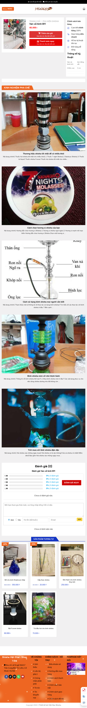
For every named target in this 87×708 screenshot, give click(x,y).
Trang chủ (34, 21)
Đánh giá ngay (71, 483)
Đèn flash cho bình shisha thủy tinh (72, 581)
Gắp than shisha (43, 580)
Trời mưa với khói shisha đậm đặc (43, 450)
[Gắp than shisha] (43, 560)
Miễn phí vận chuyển (51, 2)
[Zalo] (84, 696)
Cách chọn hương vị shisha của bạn (43, 228)
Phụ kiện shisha (51, 21)
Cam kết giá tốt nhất (35, 2)
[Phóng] (6, 46)
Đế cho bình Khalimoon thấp (15, 580)
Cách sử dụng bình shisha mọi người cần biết (43, 302)
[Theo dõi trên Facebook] (6, 677)
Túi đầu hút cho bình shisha (43, 628)
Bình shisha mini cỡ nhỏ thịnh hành (43, 376)
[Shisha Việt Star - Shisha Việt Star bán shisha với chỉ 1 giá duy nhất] (43, 8)
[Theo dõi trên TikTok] (10, 677)
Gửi (79, 519)
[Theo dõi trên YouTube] (23, 677)
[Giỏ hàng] (84, 8)
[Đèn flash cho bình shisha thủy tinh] (72, 560)
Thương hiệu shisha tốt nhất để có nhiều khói (43, 154)
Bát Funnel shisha (14, 628)
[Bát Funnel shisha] (14, 609)
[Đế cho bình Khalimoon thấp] (14, 560)
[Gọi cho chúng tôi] (19, 677)
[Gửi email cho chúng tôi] (14, 677)
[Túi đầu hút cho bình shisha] (43, 609)
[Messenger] (84, 702)
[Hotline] (84, 690)
